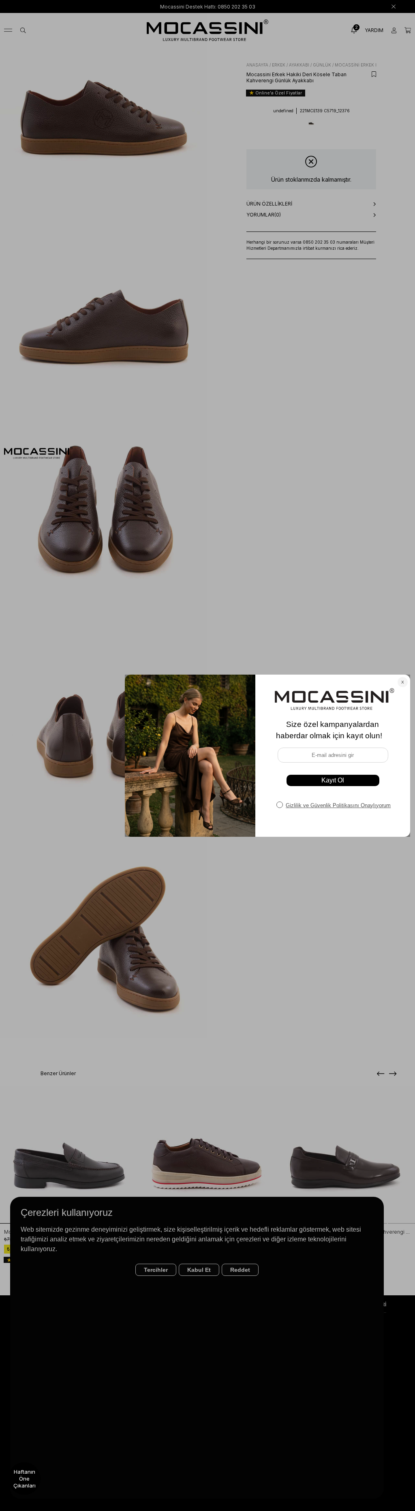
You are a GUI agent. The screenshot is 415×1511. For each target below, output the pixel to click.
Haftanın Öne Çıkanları (24, 1478)
